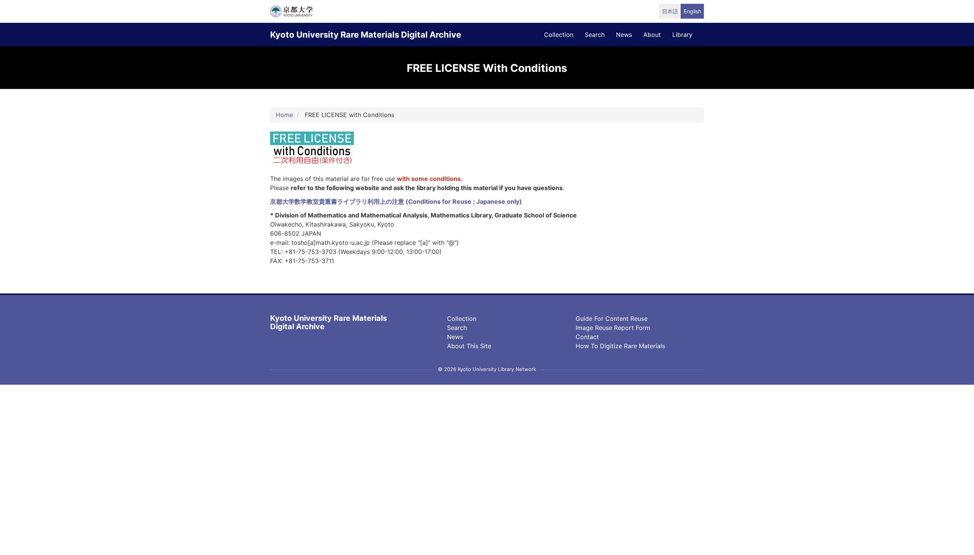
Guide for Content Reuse (612, 318)
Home (284, 115)
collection (558, 34)
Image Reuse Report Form (613, 327)
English (692, 11)
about (652, 34)
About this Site (469, 346)
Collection (461, 318)
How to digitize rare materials (620, 346)
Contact (587, 337)
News (455, 337)
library (682, 34)
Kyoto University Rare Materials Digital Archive (365, 35)
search (595, 34)
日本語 (670, 11)
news (624, 34)
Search (457, 327)
